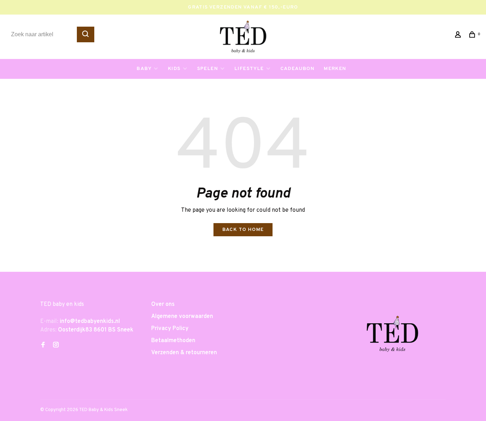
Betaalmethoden (173, 340)
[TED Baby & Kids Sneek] (392, 336)
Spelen (207, 69)
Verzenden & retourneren (184, 352)
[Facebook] (43, 345)
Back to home (243, 230)
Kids (174, 69)
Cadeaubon (297, 69)
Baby (144, 69)
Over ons (163, 304)
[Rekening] (459, 36)
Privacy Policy (170, 328)
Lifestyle (249, 69)
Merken (335, 69)
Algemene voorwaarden (182, 316)
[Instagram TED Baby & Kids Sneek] (56, 345)
